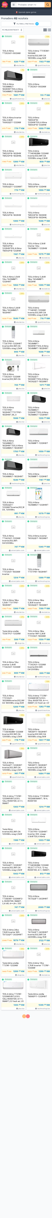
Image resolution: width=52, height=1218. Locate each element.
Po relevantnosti (10, 30)
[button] (13, 4)
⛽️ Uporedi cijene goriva (26, 12)
